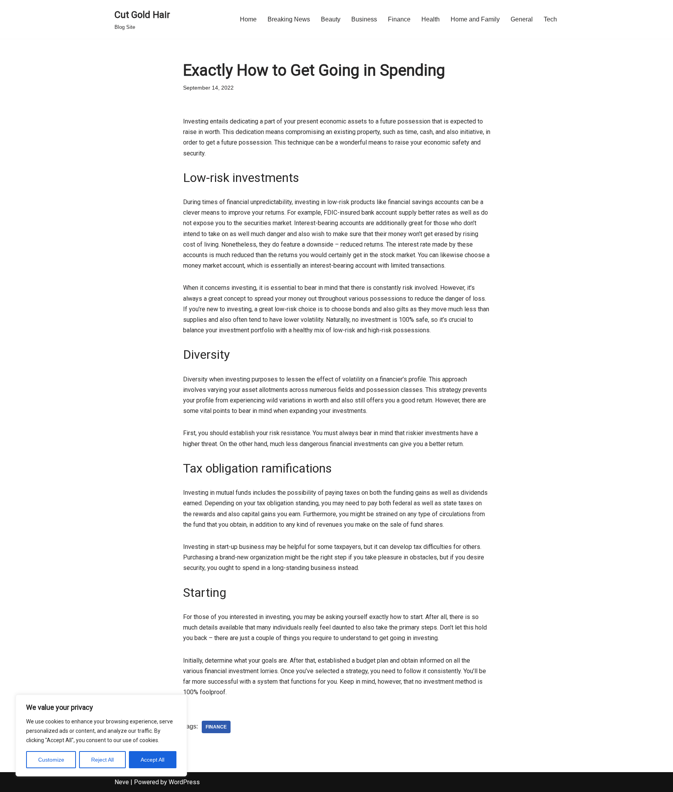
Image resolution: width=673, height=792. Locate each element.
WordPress (184, 782)
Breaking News (289, 19)
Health (430, 19)
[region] (101, 735)
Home (248, 19)
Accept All (152, 760)
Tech (550, 19)
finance (216, 727)
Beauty (330, 19)
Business (364, 19)
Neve (122, 782)
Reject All (102, 760)
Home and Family (475, 19)
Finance (399, 19)
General (522, 19)
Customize (51, 760)
